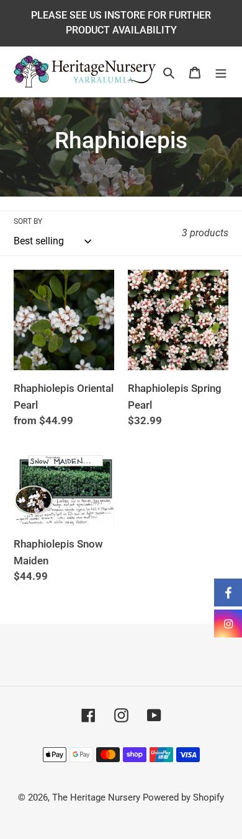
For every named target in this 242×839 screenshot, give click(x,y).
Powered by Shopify (183, 797)
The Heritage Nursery (96, 797)
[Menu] (221, 71)
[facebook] (228, 592)
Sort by (28, 221)
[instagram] (228, 623)
